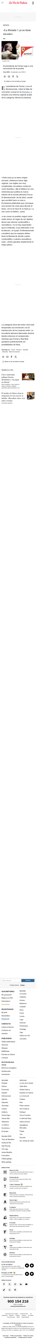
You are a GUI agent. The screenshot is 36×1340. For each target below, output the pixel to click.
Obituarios (5, 1122)
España (4, 1093)
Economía (5, 1089)
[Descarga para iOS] (27, 1265)
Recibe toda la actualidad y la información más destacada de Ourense (21, 1254)
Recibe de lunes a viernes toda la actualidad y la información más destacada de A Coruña (21, 1224)
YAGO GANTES (15, 384)
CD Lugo (5, 1149)
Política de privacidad (16, 1335)
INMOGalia (5, 1051)
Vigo (21, 1032)
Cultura (4, 1109)
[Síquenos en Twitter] (9, 1284)
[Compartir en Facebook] (13, 76)
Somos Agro (6, 1115)
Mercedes (5, 352)
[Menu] (3, 3)
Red (21, 1102)
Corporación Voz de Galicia (11, 1313)
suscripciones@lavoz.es (18, 1306)
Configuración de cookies (25, 1337)
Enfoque (23, 1112)
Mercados (23, 1128)
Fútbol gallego (7, 1159)
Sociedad (5, 1105)
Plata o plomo (24, 1105)
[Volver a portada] (18, 3)
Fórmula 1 (26, 92)
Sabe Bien (23, 1086)
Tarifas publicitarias (8, 1041)
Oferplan (5, 1048)
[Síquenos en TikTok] (4, 1289)
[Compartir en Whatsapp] (4, 76)
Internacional (6, 1096)
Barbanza (23, 1003)
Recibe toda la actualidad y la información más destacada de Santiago (21, 1240)
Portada (4, 1083)
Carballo (23, 1006)
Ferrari (13, 350)
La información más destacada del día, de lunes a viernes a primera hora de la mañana (22, 1172)
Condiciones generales (10, 1337)
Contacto (5, 1058)
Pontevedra (24, 1026)
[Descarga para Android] (32, 1265)
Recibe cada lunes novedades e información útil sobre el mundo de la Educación (21, 1194)
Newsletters (6, 1016)
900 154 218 (18, 1301)
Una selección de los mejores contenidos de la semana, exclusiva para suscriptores (21, 1186)
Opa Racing (6, 1146)
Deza (21, 1010)
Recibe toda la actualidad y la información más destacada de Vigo (21, 1247)
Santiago (23, 1029)
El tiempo (5, 1131)
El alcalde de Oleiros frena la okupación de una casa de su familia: (13, 397)
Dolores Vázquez (7, 403)
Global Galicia (25, 1089)
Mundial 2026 (6, 1136)
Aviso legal (5, 1335)
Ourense (23, 1023)
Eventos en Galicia (8, 1054)
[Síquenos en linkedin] (20, 1284)
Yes (21, 1134)
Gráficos (5, 1112)
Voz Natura (30, 1315)
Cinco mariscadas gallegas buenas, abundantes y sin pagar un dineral (10, 378)
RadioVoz (11, 1315)
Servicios (5, 1045)
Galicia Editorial (25, 1317)
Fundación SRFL (24, 1313)
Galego (22, 985)
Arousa (22, 1000)
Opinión (4, 1099)
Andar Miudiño (7, 1152)
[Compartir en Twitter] (17, 76)
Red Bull (25, 350)
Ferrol (22, 1013)
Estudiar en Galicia (26, 1093)
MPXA (18, 1317)
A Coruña (23, 994)
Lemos (22, 1016)
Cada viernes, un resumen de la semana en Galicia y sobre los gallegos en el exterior (20, 1217)
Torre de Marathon (8, 1139)
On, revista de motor (27, 1141)
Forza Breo (6, 1155)
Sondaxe (18, 1315)
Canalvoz (24, 1315)
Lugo (21, 1019)
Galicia (4, 1086)
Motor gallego (6, 1162)
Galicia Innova (25, 1122)
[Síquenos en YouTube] (26, 1284)
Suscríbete (6, 1004)
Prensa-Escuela (11, 1317)
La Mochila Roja (25, 1118)
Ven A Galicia (24, 1109)
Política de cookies (28, 1335)
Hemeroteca (6, 1001)
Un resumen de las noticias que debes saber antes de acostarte (20, 1179)
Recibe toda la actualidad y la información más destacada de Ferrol (21, 1231)
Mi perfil (4, 1012)
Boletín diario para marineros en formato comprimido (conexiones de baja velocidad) (20, 1209)
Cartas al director (8, 1027)
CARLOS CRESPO (6, 386)
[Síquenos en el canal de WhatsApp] (9, 1289)
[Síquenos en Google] (15, 1289)
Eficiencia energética (9, 1068)
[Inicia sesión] (32, 2)
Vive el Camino (25, 1115)
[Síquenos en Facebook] (4, 1284)
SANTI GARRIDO (6, 384)
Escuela (22, 1137)
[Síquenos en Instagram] (15, 1284)
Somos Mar (6, 1118)
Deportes (5, 1102)
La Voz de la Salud (26, 1083)
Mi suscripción (7, 995)
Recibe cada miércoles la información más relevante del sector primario (20, 1201)
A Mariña (23, 997)
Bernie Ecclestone (14, 352)
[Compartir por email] (9, 76)
